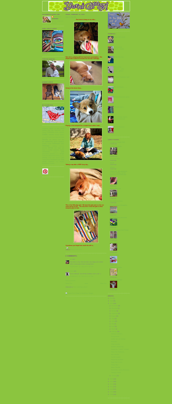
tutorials (44, 161)
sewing (44, 157)
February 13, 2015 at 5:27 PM (81, 276)
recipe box (45, 155)
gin (71, 259)
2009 (111, 392)
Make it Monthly (115, 367)
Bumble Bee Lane (115, 188)
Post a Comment (70, 280)
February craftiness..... (117, 334)
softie (62, 157)
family (45, 139)
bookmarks (58, 130)
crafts (44, 134)
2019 (111, 298)
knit (55, 148)
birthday (44, 130)
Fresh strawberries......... (120, 87)
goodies (44, 143)
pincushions (45, 154)
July (113, 318)
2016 (111, 301)
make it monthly (47, 150)
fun (43, 141)
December (115, 305)
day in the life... (115, 354)
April (112, 326)
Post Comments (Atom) (80, 287)
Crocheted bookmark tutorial (121, 97)
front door (61, 139)
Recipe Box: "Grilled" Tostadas (120, 349)
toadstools (54, 159)
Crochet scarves (116, 357)
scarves (57, 155)
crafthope (61, 132)
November (115, 308)
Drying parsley (115, 336)
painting (55, 151)
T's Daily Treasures (116, 146)
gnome (56, 141)
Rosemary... (114, 341)
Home (86, 283)
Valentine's (51, 161)
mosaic (62, 150)
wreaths (62, 161)
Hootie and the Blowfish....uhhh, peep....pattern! (118, 69)
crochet (51, 134)
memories (56, 150)
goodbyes (61, 141)
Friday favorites (115, 344)
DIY (47, 137)
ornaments (46, 152)
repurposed (51, 155)
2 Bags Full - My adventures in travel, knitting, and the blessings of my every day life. (118, 174)
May (113, 324)
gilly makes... (114, 242)
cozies (56, 132)
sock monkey (56, 157)
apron (51, 128)
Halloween (56, 143)
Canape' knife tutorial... (119, 37)
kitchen (50, 148)
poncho (57, 153)
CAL (63, 130)
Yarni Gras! (57, 16)
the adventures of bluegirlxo (118, 205)
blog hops (51, 130)
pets (62, 152)
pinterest (52, 154)
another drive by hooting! (118, 339)
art (55, 128)
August (113, 316)
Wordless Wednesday (117, 346)
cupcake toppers (59, 134)
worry (57, 161)
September (115, 313)
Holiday (45, 146)
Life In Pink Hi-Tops (116, 280)
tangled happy (114, 255)
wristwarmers (45, 163)
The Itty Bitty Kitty (118, 57)
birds (62, 128)
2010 (111, 389)
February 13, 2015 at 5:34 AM (81, 266)
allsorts (112, 167)
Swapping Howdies (116, 267)
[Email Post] (67, 247)
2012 (111, 384)
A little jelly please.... (119, 107)
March (114, 329)
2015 (111, 303)
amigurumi (45, 128)
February (114, 331)
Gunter (49, 143)
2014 (111, 379)
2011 (111, 386)
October (114, 311)
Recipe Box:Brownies (117, 359)
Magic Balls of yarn (116, 362)
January (114, 375)
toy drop (61, 159)
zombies (52, 163)
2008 (111, 394)
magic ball (61, 148)
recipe (62, 154)
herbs (62, 143)
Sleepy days (114, 365)
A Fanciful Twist (115, 158)
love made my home (116, 201)
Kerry (71, 271)
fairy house (55, 137)
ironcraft (44, 148)
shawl (49, 157)
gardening (49, 141)
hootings (54, 146)
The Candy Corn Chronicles (118, 217)
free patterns (53, 139)
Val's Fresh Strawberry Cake (121, 77)
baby (58, 128)
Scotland (62, 155)
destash (44, 137)
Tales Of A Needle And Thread (119, 230)
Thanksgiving (46, 159)
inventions (61, 146)
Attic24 (112, 163)
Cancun (44, 132)
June (113, 321)
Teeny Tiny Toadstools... (118, 352)
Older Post (103, 283)
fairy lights (61, 137)
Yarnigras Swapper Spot (117, 142)
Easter (50, 137)
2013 (111, 381)
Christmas (50, 132)
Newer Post (69, 283)
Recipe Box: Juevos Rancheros (120, 370)
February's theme (116, 372)
